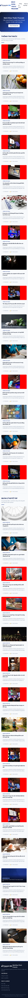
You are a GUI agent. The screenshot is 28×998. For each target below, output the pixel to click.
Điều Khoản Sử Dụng (5, 987)
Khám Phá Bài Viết (14, 25)
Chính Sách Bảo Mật (5, 985)
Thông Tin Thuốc (4, 975)
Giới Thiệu (3, 983)
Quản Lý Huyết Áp (25, 4)
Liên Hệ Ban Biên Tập (5, 989)
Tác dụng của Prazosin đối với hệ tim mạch (14, 303)
